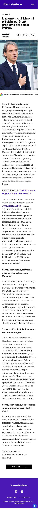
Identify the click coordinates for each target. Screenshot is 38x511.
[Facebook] (22, 492)
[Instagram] (16, 492)
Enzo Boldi (5, 34)
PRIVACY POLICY (12, 497)
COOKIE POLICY (26, 497)
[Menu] (32, 5)
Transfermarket (11, 206)
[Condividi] (18, 35)
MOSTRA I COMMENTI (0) (19, 467)
